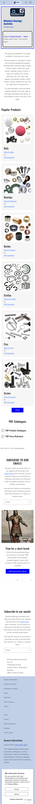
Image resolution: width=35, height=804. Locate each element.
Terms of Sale (8, 733)
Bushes (7, 246)
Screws (7, 393)
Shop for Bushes (9, 250)
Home (26, 36)
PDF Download (9, 157)
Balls (6, 148)
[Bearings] (17, 178)
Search (6, 706)
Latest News (8, 474)
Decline (16, 794)
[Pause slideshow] (31, 580)
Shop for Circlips (10, 299)
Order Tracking (9, 702)
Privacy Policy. (13, 784)
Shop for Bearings (10, 201)
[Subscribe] (29, 502)
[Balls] (17, 129)
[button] (4, 2)
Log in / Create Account (12, 36)
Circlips (7, 295)
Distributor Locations (11, 688)
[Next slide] (22, 580)
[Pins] (17, 325)
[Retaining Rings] (17, 276)
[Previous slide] (13, 580)
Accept (16, 789)
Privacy (6, 719)
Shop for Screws (10, 397)
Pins (6, 344)
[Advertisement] (17, 597)
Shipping (7, 728)
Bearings (8, 197)
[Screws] (17, 374)
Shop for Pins (9, 348)
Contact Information (10, 680)
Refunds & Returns (10, 724)
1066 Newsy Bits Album (17, 571)
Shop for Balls (9, 152)
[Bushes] (17, 227)
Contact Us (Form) (10, 684)
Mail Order (7, 697)
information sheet (21, 745)
